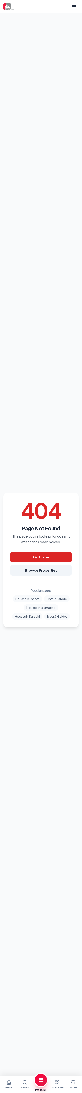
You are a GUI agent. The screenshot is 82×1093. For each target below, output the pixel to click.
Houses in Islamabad (41, 608)
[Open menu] (74, 6)
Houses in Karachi (27, 616)
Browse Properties (41, 570)
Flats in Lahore (57, 599)
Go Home (41, 557)
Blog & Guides (57, 616)
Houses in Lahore (27, 599)
